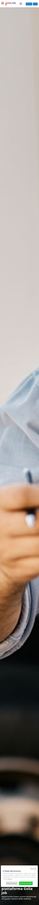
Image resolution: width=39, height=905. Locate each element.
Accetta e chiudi (26, 883)
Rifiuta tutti (33, 869)
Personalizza (12, 883)
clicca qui (9, 879)
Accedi (35, 4)
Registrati (29, 4)
